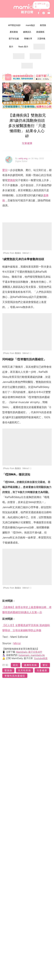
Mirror (17, 643)
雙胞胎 (11, 180)
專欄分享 (28, 38)
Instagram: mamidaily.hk (31, 655)
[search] (49, 10)
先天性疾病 (24, 670)
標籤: (6, 664)
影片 (11, 46)
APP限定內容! (14, 25)
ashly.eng (23, 158)
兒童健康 (27, 143)
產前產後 (14, 32)
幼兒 (15, 665)
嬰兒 (4, 170)
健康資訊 (27, 32)
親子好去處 (14, 38)
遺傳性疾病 (30, 665)
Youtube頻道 (41, 658)
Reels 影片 (23, 46)
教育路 (43, 25)
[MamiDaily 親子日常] (27, 9)
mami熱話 (30, 25)
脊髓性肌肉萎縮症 (14, 675)
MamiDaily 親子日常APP (29, 651)
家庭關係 (40, 32)
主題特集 (41, 38)
